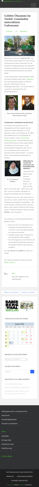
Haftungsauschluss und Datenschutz (14, 411)
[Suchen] (32, 371)
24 (7, 343)
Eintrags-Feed (6, 440)
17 (7, 339)
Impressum (5, 415)
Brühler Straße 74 (9, 262)
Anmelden (5, 436)
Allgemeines (23, 31)
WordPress (29, 485)
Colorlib (16, 485)
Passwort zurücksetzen (9, 424)
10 (7, 336)
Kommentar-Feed (8, 444)
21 (24, 339)
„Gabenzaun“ (30, 79)
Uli (16, 31)
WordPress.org (7, 448)
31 (7, 346)
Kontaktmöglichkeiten (9, 419)
